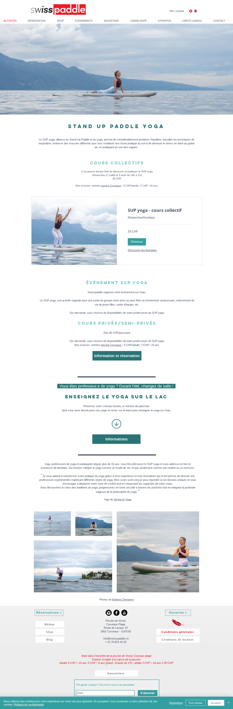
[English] (195, 11)
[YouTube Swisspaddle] (124, 613)
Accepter (216, 703)
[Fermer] (228, 703)
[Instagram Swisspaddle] (109, 613)
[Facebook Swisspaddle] (116, 613)
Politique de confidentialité (29, 704)
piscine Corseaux (111, 185)
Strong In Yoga (122, 499)
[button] (137, 241)
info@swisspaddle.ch (116, 638)
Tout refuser (196, 703)
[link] (159, 210)
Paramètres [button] (176, 703)
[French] (190, 11)
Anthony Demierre (123, 599)
